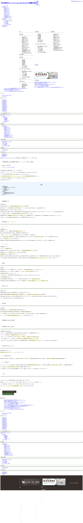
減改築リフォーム (7, 11)
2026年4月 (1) (4, 419)
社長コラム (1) (4, 96)
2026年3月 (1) (4, 420)
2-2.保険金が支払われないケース (8, 193)
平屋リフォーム (6, 8)
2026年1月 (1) (4, 422)
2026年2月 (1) (4, 421)
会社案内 (37, 1)
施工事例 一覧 (6, 7)
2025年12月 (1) (4, 423)
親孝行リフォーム (7, 9)
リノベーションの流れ (7, 24)
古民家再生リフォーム (26, 51)
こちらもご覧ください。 (30, 385)
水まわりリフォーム (7, 14)
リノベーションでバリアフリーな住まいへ (11, 90)
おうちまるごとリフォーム (27, 52)
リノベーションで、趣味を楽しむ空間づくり (42, 85)
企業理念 (23, 64)
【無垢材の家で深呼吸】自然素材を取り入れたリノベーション (45, 82)
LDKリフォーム (25, 48)
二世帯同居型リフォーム (57, 47)
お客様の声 (4, 18)
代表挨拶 (37, 3)
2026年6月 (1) (4, 99)
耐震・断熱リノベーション (8, 20)
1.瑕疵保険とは (5, 186)
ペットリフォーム (7, 12)
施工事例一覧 (24, 37)
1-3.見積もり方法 (5, 189)
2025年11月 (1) (4, 424)
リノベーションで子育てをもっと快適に (41, 86)
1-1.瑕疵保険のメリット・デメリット (9, 187)
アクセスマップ (25, 65)
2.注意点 (3, 191)
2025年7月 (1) (4, 428)
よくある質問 (6, 23)
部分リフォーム (6, 10)
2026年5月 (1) (4, 418)
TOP (20, 31)
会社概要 (37, 2)
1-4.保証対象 (4, 190)
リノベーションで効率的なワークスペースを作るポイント (14, 91)
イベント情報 (6, 21)
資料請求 (23, 86)
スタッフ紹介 (24, 66)
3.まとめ (3, 194)
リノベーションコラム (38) (6, 95)
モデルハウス (6, 22)
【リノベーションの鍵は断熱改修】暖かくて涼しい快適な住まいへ (15, 88)
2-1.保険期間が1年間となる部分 (8, 192)
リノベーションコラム (11, 167)
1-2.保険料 (4, 188)
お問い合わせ (4, 26)
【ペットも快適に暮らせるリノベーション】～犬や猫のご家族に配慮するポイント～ (49, 87)
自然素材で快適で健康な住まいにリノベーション (12, 89)
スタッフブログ (5, 25)
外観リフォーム (6, 13)
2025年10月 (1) (4, 425)
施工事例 (3, 6)
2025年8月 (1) (4, 427)
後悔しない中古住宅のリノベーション (41, 83)
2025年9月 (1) (4, 426)
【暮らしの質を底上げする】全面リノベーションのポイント (45, 84)
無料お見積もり (25, 85)
